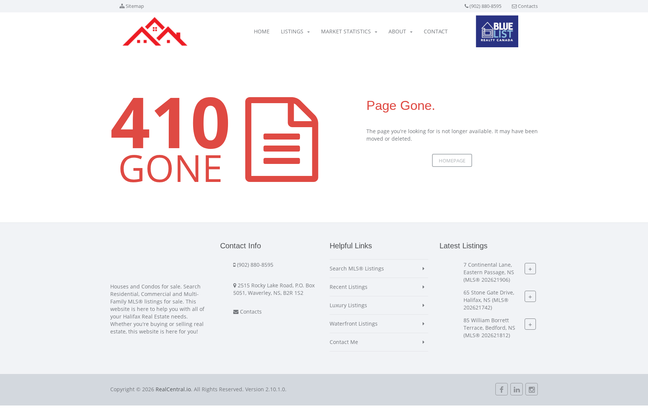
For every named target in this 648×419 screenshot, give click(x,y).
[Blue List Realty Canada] (497, 31)
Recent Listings (349, 286)
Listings (292, 31)
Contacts (528, 6)
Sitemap (135, 6)
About (397, 31)
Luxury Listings (348, 305)
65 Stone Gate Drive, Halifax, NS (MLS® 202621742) (489, 300)
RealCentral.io (173, 389)
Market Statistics (346, 31)
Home (262, 31)
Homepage (452, 160)
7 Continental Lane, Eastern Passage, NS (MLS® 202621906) (489, 272)
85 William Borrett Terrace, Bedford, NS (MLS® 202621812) (489, 328)
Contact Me (344, 341)
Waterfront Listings (354, 323)
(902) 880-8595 (485, 6)
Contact (436, 31)
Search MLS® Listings (357, 268)
